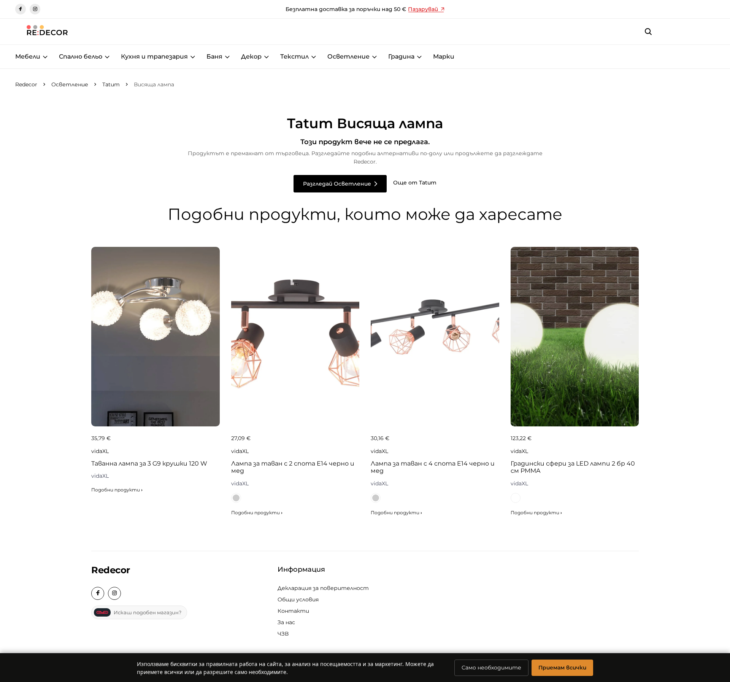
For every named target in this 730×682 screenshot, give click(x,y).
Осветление (348, 56)
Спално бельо (80, 56)
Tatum (111, 84)
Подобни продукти (117, 490)
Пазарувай (423, 9)
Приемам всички (562, 667)
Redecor (26, 84)
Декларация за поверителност (323, 588)
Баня (214, 56)
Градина (401, 56)
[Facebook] (20, 9)
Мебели (27, 56)
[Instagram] (35, 9)
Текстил (294, 56)
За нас (286, 622)
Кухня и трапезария (154, 56)
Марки (443, 56)
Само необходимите (491, 667)
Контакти (293, 610)
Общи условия (298, 599)
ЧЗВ (283, 633)
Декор (251, 56)
